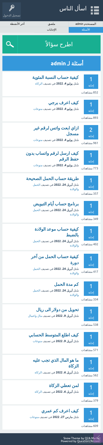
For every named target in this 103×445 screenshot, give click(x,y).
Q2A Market (93, 438)
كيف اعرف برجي (63, 102)
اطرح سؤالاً (59, 44)
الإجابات (51, 29)
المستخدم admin (85, 24)
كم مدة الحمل (66, 284)
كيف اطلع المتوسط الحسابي (54, 334)
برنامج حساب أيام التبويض (56, 203)
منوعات (37, 109)
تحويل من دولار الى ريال (57, 309)
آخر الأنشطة (17, 24)
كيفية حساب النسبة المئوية (55, 77)
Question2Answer (89, 441)
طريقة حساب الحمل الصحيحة (52, 178)
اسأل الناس (73, 8)
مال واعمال (35, 316)
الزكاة (38, 83)
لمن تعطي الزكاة (64, 385)
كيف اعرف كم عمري (60, 410)
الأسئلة (86, 29)
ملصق (51, 24)
